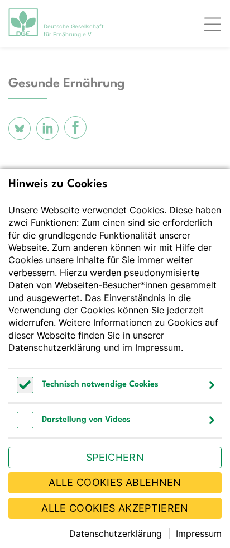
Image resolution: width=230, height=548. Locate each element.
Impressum (158, 347)
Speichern (115, 457)
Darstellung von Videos (86, 420)
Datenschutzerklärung (54, 347)
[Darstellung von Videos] (25, 425)
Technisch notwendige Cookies (100, 384)
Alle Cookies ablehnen (115, 482)
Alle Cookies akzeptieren (115, 508)
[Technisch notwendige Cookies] (25, 390)
